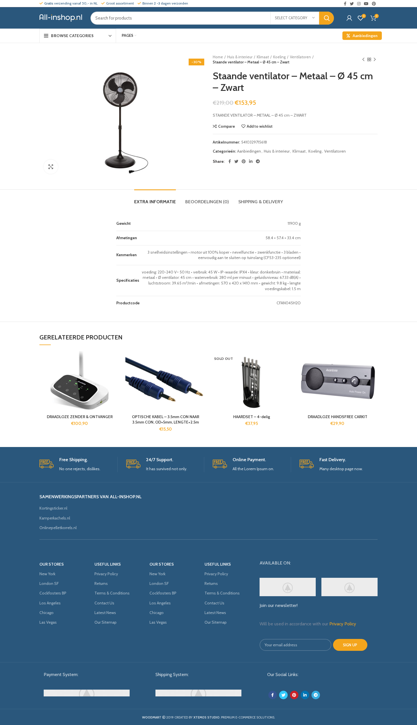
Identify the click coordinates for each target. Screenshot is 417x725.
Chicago (46, 612)
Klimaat (263, 57)
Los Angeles (50, 603)
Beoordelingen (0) (207, 201)
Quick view (115, 385)
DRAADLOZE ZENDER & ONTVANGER (80, 416)
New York (47, 573)
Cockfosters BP (52, 593)
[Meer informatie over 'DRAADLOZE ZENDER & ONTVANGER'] (115, 373)
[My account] (349, 18)
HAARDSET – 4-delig (251, 416)
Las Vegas (48, 622)
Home (218, 57)
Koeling (279, 57)
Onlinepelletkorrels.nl (58, 527)
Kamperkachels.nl (54, 518)
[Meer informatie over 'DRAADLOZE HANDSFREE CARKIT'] (373, 373)
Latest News (105, 612)
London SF (49, 583)
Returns (101, 583)
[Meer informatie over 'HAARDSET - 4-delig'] (287, 373)
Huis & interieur (239, 57)
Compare (226, 126)
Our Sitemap (105, 622)
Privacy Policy (106, 573)
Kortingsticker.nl (53, 508)
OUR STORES (51, 564)
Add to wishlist (260, 126)
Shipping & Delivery (260, 201)
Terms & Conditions (112, 593)
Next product (375, 59)
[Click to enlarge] (51, 167)
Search (326, 18)
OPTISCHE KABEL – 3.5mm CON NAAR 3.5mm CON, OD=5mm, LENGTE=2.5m (165, 419)
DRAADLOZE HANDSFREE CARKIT (337, 416)
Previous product (363, 59)
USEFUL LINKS (107, 564)
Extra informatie (155, 201)
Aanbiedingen (365, 35)
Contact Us (104, 603)
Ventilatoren (300, 57)
